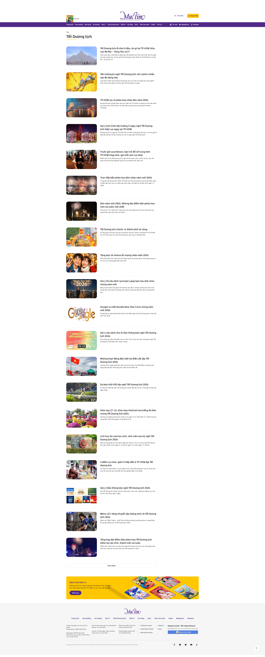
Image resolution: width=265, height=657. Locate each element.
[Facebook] (174, 645)
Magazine (180, 618)
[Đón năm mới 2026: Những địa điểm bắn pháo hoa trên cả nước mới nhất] (81, 211)
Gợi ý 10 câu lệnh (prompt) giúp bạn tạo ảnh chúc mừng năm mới (127, 282)
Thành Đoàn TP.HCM (147, 629)
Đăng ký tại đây (185, 632)
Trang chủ (69, 24)
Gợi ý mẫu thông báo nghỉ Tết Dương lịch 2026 (125, 487)
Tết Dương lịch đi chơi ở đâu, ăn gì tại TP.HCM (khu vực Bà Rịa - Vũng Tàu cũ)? (127, 49)
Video (153, 24)
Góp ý (160, 629)
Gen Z (103, 24)
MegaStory (185, 24)
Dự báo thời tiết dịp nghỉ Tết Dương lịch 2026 (124, 384)
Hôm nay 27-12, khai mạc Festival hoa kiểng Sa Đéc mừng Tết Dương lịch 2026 (128, 411)
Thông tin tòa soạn (146, 625)
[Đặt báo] (70, 18)
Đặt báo (76, 18)
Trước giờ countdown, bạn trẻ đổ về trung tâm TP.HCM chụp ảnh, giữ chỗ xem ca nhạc (125, 153)
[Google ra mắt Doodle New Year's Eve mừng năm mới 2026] (81, 314)
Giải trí (123, 24)
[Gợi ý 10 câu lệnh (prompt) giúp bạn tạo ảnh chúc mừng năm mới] (81, 288)
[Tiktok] (197, 645)
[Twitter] (186, 645)
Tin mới (174, 24)
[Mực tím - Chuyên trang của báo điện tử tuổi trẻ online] (132, 15)
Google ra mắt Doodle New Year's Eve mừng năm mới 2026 (126, 308)
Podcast (196, 24)
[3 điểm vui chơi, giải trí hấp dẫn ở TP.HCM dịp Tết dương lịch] (81, 469)
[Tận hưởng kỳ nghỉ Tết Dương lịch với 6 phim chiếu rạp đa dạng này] (81, 81)
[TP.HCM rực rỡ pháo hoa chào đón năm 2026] (81, 107)
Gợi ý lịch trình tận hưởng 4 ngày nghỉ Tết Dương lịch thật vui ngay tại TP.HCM (126, 127)
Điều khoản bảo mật (146, 632)
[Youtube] (191, 645)
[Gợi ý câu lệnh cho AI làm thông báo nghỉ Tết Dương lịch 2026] (81, 340)
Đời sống (88, 24)
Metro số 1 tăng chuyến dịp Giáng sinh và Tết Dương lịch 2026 (128, 515)
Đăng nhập (194, 16)
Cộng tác (161, 625)
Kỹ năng (130, 24)
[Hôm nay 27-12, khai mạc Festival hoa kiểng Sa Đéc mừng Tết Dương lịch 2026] (81, 418)
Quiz (136, 24)
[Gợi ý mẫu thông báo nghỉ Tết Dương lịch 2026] (81, 495)
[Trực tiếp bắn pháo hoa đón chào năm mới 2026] (81, 185)
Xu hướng (96, 24)
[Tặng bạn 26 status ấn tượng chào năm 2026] (81, 262)
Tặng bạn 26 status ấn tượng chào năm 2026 (124, 255)
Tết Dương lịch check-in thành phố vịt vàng (123, 229)
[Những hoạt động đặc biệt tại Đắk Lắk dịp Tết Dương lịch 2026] (81, 366)
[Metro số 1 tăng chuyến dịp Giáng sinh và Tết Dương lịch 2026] (81, 521)
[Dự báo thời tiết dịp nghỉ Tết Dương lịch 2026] (81, 392)
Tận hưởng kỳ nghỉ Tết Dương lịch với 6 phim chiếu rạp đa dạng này (127, 75)
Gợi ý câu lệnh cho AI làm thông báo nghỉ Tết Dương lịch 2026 (128, 334)
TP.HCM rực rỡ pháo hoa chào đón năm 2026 (124, 99)
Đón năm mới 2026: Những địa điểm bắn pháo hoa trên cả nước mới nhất (127, 205)
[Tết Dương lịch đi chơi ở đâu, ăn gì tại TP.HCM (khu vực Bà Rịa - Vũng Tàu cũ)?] (81, 56)
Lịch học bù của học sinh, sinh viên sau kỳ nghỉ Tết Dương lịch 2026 (127, 437)
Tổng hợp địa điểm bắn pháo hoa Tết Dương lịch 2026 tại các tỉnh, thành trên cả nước (126, 541)
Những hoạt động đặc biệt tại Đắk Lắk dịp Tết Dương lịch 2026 (124, 360)
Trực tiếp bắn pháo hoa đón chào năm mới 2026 (126, 177)
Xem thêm (111, 565)
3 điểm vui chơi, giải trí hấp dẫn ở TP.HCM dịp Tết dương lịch (126, 463)
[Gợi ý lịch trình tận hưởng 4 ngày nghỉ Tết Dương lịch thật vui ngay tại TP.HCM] (81, 133)
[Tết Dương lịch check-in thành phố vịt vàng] (81, 237)
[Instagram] (180, 645)
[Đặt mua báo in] (132, 587)
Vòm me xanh (144, 24)
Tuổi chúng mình (113, 24)
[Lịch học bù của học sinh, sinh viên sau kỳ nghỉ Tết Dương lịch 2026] (81, 443)
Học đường (79, 24)
